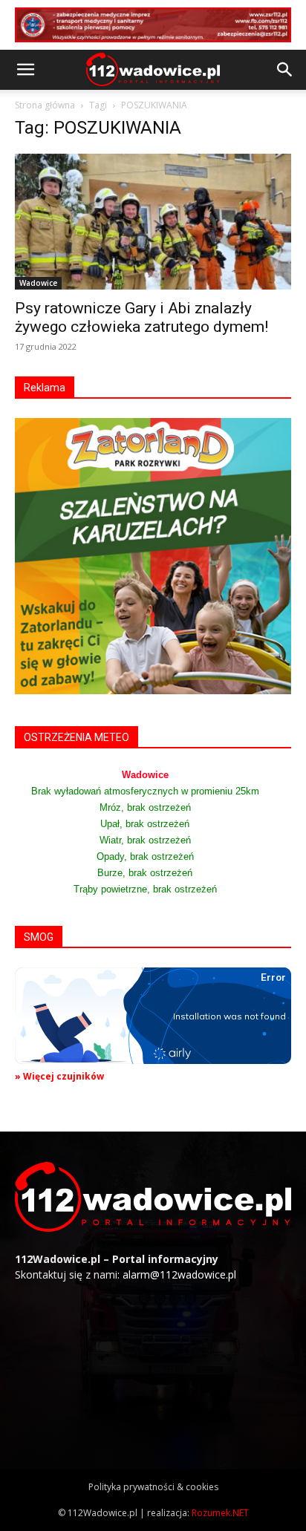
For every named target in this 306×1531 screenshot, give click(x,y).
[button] (25, 70)
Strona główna (45, 105)
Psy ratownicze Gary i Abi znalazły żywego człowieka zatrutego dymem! (141, 317)
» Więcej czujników (59, 1076)
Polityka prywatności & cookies (153, 1487)
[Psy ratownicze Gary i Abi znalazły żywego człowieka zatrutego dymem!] (153, 222)
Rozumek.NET (220, 1512)
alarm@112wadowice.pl (179, 1274)
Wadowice (38, 283)
